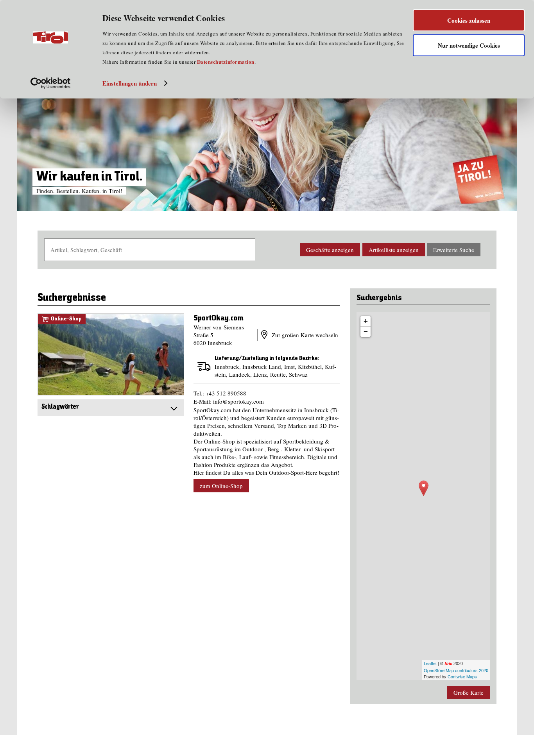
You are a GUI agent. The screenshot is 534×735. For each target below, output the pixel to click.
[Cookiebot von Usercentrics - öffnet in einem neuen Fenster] (50, 83)
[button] (330, 249)
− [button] (366, 331)
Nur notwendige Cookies (469, 45)
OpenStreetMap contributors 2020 (456, 670)
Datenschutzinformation (225, 61)
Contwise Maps (462, 676)
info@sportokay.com (238, 401)
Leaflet (430, 663)
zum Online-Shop (111, 354)
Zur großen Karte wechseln (304, 335)
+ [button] (366, 321)
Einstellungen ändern (129, 83)
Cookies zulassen (468, 20)
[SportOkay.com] (423, 488)
